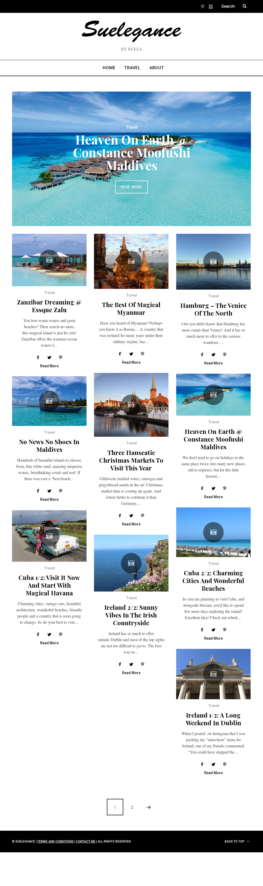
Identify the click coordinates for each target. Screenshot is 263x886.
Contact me (85, 841)
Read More (131, 187)
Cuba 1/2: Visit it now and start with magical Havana (49, 585)
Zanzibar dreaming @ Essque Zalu (49, 306)
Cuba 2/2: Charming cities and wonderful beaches (213, 580)
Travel (132, 127)
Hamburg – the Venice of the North (213, 309)
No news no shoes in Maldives (49, 445)
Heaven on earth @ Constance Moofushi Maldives (131, 152)
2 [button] (228, 155)
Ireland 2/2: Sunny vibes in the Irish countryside (131, 615)
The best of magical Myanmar (131, 308)
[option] (131, 159)
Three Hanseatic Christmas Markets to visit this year (131, 460)
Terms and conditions (55, 841)
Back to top (235, 841)
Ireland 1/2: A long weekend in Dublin (213, 719)
